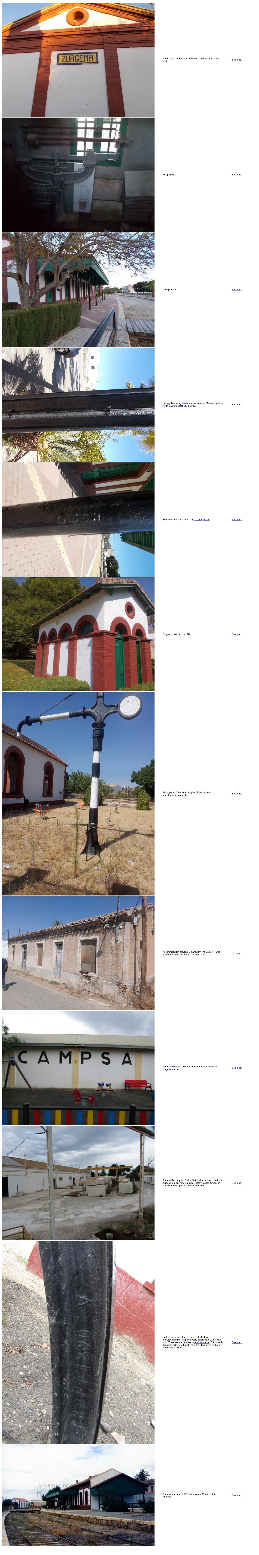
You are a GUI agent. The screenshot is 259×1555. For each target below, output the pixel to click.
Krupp (183, 1339)
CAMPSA (172, 1066)
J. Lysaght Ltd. (201, 519)
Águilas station (201, 1342)
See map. (237, 59)
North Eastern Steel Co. (175, 406)
